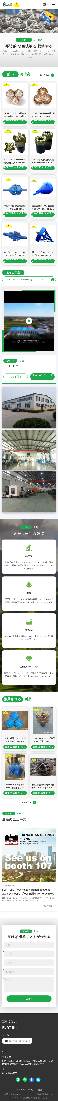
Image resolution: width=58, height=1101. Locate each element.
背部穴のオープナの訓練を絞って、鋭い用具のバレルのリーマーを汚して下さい (43, 208)
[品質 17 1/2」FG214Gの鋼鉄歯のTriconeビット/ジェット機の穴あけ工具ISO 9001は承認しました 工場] (43, 95)
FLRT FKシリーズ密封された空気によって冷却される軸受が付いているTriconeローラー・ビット (15, 115)
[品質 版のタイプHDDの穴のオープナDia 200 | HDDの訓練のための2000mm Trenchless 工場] (43, 234)
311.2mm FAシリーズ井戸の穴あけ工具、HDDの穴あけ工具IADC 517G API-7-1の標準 (43, 740)
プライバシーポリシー (26, 1090)
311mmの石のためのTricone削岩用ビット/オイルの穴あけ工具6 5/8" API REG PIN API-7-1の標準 (15, 786)
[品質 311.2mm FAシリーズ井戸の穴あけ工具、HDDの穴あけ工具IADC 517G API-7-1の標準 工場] (43, 720)
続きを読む (48, 905)
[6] (52, 279)
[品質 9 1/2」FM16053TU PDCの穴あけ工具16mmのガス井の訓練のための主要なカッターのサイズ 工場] (15, 142)
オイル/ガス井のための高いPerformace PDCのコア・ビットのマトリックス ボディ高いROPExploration (43, 161)
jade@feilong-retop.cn (19, 1041)
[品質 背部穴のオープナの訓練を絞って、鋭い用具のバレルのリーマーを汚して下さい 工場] (43, 188)
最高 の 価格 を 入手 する (14, 122)
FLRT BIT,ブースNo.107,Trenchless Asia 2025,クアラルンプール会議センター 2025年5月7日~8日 (28, 892)
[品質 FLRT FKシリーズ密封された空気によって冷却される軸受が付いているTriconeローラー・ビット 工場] (15, 95)
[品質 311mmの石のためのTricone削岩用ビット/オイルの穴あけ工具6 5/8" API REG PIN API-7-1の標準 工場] (15, 767)
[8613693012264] (18, 1079)
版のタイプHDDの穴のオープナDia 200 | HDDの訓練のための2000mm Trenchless (43, 254)
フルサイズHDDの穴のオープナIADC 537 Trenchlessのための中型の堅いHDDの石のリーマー (15, 208)
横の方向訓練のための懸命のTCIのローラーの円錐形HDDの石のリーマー (43, 786)
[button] (20, 29)
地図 (40, 1090)
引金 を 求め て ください (41, 376)
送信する (29, 1000)
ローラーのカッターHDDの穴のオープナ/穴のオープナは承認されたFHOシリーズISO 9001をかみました (15, 254)
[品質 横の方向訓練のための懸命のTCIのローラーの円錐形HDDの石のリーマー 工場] (43, 767)
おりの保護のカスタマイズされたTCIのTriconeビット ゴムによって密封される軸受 (15, 740)
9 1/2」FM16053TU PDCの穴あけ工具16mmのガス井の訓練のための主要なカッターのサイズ (15, 161)
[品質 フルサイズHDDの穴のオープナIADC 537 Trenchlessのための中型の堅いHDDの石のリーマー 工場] (15, 188)
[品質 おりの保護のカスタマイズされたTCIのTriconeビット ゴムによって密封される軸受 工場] (15, 720)
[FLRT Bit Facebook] (31, 1079)
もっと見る (45, 75)
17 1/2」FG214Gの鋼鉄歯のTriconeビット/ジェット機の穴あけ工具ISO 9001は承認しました (43, 115)
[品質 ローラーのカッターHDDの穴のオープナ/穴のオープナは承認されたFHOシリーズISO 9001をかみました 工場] (15, 234)
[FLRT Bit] (11, 4)
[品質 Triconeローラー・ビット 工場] (29, 32)
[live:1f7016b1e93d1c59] (38, 1079)
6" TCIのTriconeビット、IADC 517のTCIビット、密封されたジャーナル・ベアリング (25, 280)
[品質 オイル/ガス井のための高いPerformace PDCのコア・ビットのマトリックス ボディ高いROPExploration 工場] (43, 142)
